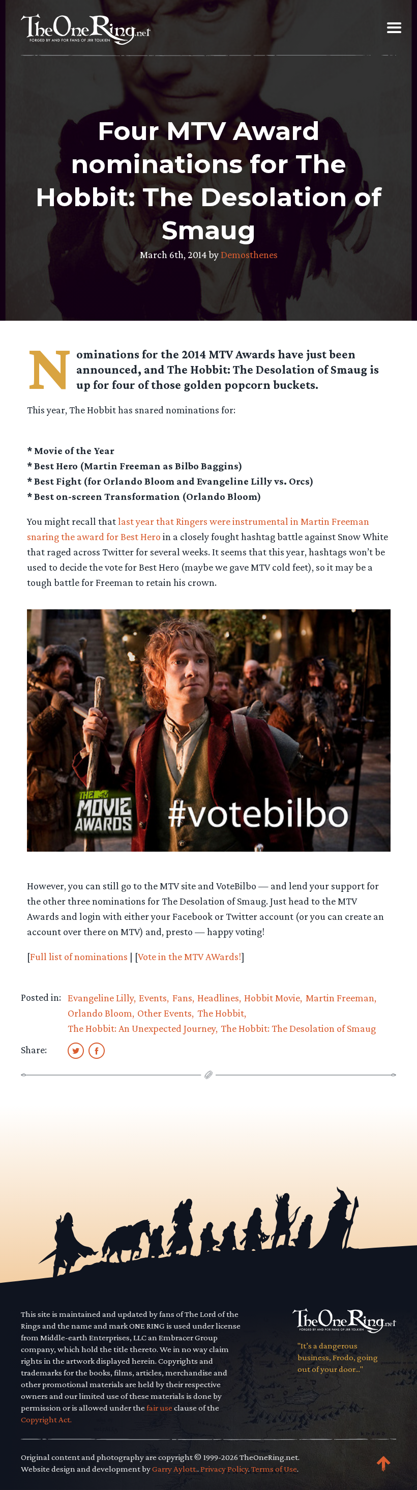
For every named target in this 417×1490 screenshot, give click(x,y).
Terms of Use (274, 1469)
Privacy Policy (224, 1469)
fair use (159, 1408)
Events (153, 997)
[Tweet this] (76, 1050)
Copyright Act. (46, 1419)
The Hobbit (220, 1013)
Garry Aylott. (174, 1469)
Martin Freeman (340, 997)
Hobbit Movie (272, 997)
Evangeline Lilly (101, 997)
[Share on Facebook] (96, 1050)
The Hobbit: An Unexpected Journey (142, 1028)
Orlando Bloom (100, 1013)
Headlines (218, 997)
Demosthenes (249, 254)
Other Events (164, 1013)
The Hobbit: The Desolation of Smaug (298, 1028)
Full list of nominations (79, 956)
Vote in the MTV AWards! (189, 956)
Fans (182, 997)
